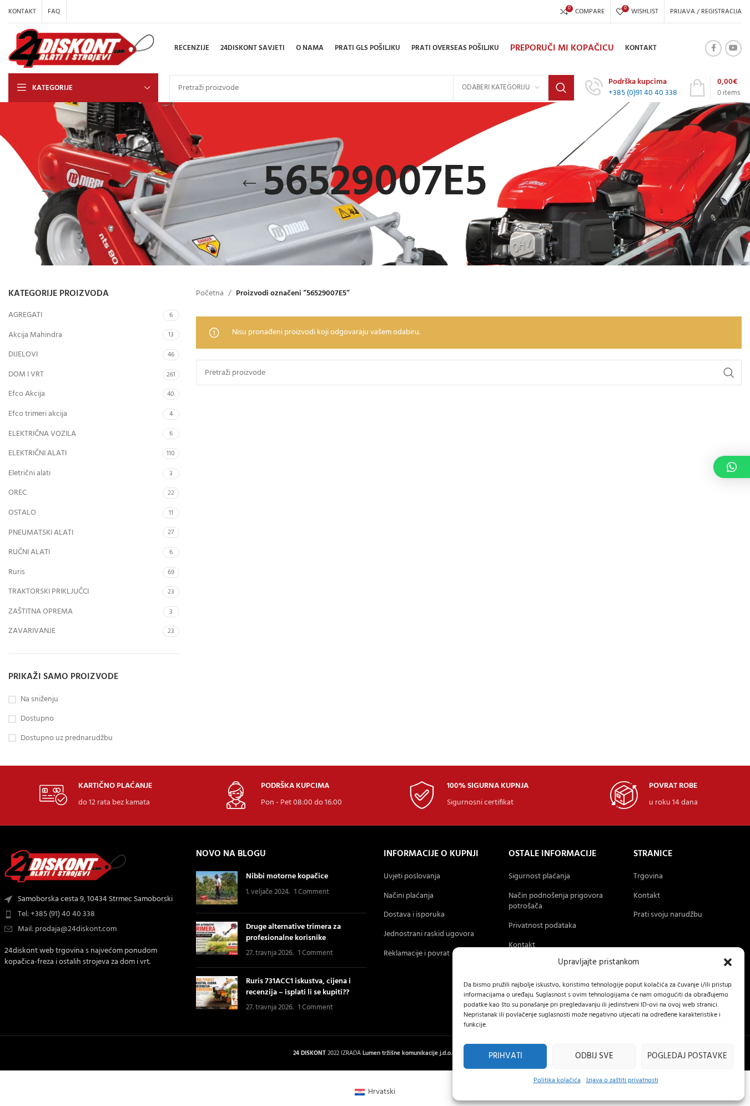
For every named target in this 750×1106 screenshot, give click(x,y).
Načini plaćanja (409, 896)
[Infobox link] (631, 87)
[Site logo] (81, 48)
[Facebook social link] (713, 48)
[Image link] (65, 866)
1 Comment (311, 892)
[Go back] (249, 184)
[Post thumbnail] (217, 887)
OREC (17, 492)
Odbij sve (594, 1056)
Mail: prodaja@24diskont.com (67, 929)
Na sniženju (39, 699)
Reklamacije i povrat (417, 953)
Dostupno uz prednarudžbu (67, 738)
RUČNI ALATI (29, 552)
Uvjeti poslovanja (412, 876)
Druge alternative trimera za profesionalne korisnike (293, 932)
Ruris (16, 572)
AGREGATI (25, 315)
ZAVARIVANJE (32, 631)
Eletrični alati (29, 473)
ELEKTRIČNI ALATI (37, 453)
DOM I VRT (26, 374)
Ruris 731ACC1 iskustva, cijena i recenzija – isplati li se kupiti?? (298, 987)
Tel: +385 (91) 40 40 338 (56, 914)
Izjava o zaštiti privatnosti (622, 1080)
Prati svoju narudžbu (667, 915)
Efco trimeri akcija (37, 414)
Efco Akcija (26, 394)
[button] (727, 962)
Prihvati (505, 1056)
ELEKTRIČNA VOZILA (42, 434)
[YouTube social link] (733, 48)
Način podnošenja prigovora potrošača (556, 901)
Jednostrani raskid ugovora (429, 934)
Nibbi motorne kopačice (287, 876)
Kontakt (522, 945)
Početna (210, 294)
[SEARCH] (561, 87)
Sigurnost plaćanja (539, 876)
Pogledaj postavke (687, 1056)
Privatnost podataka (542, 926)
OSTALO (22, 512)
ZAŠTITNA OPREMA (40, 611)
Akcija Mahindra (35, 335)
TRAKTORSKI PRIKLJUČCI (48, 591)
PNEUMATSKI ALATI (40, 532)
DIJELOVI (23, 354)
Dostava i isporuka (414, 915)
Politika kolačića (557, 1080)
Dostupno (37, 719)
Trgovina (648, 876)
